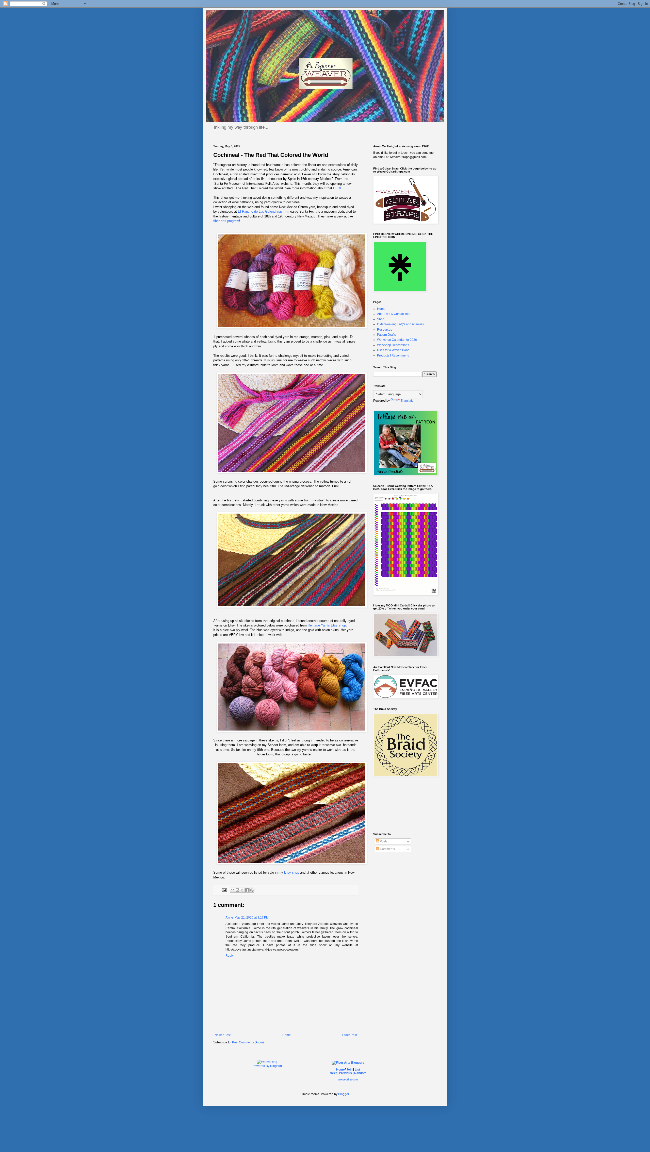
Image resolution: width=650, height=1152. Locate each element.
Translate (407, 400)
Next (333, 1073)
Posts (383, 841)
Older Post (349, 1035)
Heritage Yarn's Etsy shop (327, 625)
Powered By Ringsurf (267, 1066)
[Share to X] (242, 890)
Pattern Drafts (386, 334)
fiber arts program (226, 221)
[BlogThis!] (237, 890)
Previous (345, 1073)
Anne (229, 917)
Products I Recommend (393, 355)
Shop (380, 319)
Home (286, 1035)
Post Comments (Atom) (248, 1042)
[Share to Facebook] (247, 890)
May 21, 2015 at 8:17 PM (252, 917)
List (357, 1069)
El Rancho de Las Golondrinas (260, 211)
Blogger (343, 1094)
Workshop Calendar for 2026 (397, 340)
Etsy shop (291, 872)
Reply (229, 955)
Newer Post (223, 1035)
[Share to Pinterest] (251, 890)
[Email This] (232, 890)
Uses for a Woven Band (393, 350)
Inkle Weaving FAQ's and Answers (400, 324)
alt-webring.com (348, 1079)
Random (360, 1073)
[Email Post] (224, 889)
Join (349, 1069)
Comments (387, 849)
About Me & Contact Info (393, 314)
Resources (384, 329)
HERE (337, 188)
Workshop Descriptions (393, 345)
